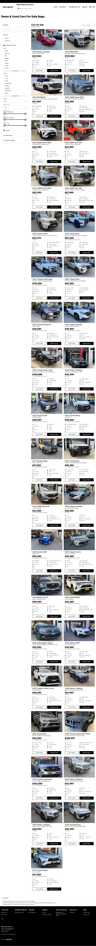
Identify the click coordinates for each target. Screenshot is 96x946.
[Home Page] (8, 7)
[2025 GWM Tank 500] (79, 175)
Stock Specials (32, 912)
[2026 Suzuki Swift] (46, 539)
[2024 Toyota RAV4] (79, 585)
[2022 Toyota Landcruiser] (46, 266)
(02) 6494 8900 (7, 929)
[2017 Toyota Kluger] (46, 448)
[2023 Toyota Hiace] (79, 403)
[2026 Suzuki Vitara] (46, 221)
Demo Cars (4, 912)
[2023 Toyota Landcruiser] (46, 357)
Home (55, 7)
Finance (44, 912)
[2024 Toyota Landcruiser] (46, 767)
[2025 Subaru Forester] (79, 312)
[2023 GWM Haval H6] (46, 494)
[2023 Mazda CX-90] (46, 585)
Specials (84, 7)
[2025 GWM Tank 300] (79, 130)
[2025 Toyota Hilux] (79, 266)
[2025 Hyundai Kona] (79, 812)
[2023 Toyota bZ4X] (46, 403)
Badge (5, 98)
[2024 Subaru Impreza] (46, 39)
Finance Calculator (46, 914)
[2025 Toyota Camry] (79, 539)
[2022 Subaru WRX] (79, 630)
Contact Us (72, 912)
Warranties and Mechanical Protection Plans (61, 914)
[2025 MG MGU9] (46, 85)
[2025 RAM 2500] (79, 39)
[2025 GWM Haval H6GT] (79, 85)
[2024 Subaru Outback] (79, 357)
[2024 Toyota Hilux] (79, 221)
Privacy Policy (86, 912)
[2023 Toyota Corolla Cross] (46, 676)
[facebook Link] (94, 1)
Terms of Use (86, 914)
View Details (39, 70)
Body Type (6, 104)
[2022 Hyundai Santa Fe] (46, 312)
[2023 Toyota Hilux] (79, 448)
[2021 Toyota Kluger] (46, 858)
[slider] (4, 114)
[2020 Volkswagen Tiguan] (46, 630)
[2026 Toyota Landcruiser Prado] (79, 721)
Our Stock (62, 7)
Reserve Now (54, 70)
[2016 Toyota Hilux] (46, 721)
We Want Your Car (74, 7)
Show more (15, 70)
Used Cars (4, 914)
